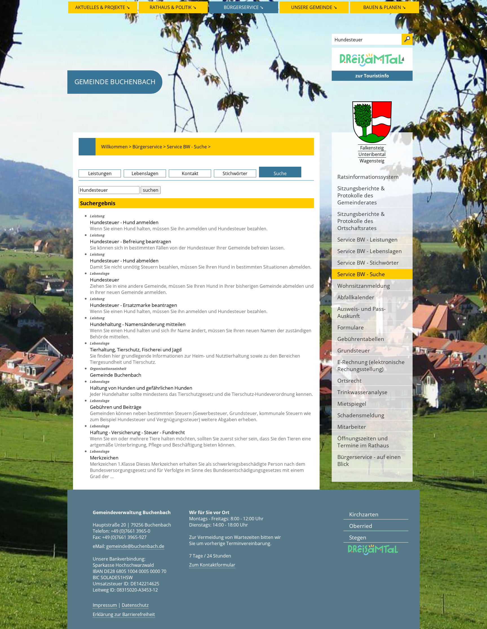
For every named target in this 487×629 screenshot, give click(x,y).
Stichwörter (235, 173)
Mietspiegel (351, 403)
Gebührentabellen (360, 338)
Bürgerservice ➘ (244, 7)
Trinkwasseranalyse (362, 392)
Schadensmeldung (360, 415)
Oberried (360, 525)
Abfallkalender (355, 297)
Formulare (350, 327)
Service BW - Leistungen (367, 239)
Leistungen (100, 173)
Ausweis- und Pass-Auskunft (361, 312)
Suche (280, 173)
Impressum (105, 605)
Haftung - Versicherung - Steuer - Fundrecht (137, 432)
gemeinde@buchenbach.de (135, 546)
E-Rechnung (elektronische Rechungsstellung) (371, 365)
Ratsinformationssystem (368, 176)
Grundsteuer (353, 350)
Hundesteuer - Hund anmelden (124, 222)
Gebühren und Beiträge (115, 406)
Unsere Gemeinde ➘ (314, 7)
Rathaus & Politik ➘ (173, 7)
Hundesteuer (104, 279)
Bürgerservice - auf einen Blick (369, 460)
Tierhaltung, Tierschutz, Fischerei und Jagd (135, 349)
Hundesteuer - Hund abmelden (124, 260)
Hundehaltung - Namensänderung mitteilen (137, 324)
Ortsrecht (349, 380)
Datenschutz (135, 605)
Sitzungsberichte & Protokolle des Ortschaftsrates (361, 220)
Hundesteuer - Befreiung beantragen (130, 241)
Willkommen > (116, 147)
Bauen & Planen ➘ (384, 7)
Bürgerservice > (149, 147)
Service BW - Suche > (189, 147)
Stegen (357, 537)
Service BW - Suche (361, 274)
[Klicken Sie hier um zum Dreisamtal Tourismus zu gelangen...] (372, 67)
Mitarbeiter (351, 426)
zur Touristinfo (372, 76)
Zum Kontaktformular (212, 565)
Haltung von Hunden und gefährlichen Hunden (141, 387)
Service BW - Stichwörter (368, 262)
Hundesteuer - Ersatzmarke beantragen (133, 305)
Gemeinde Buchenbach (115, 81)
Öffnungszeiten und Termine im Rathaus (363, 442)
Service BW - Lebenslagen (369, 251)
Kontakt (190, 173)
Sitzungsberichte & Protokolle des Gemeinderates (361, 195)
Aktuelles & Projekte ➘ (102, 7)
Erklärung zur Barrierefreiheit (124, 614)
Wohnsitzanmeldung (363, 285)
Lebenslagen (145, 173)
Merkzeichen (104, 457)
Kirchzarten (363, 514)
